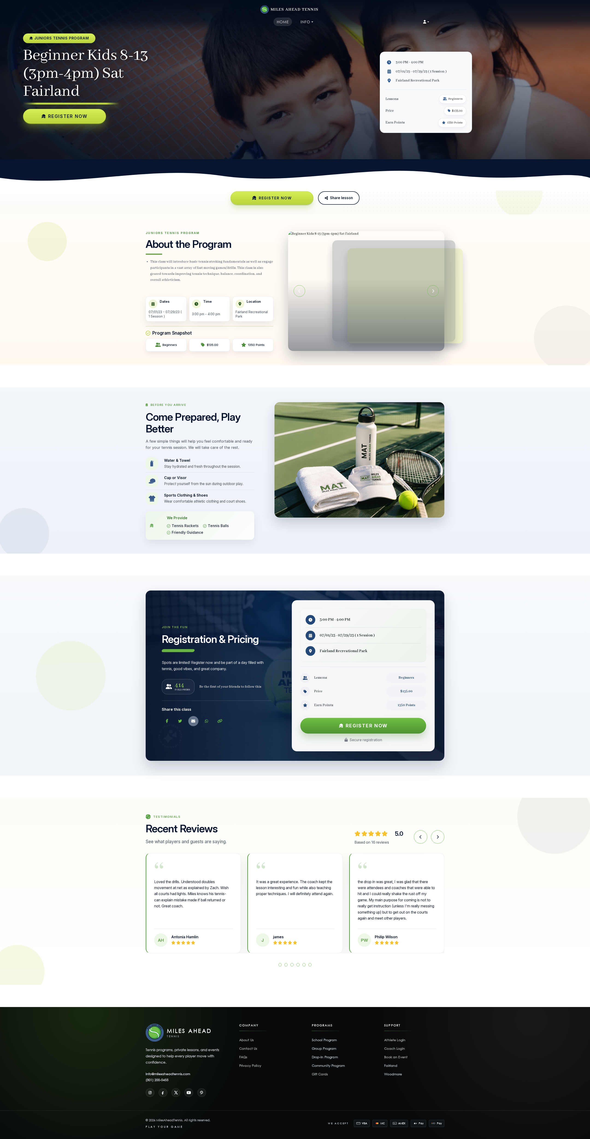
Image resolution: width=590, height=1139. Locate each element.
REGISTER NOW (68, 116)
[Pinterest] (201, 1086)
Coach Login (394, 1042)
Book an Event (395, 1051)
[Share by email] (193, 721)
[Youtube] (188, 1086)
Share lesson (341, 198)
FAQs (243, 1051)
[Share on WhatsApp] (206, 721)
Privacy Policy (250, 1059)
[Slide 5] (376, 344)
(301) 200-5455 (157, 1073)
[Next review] (437, 837)
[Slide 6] (310, 958)
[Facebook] (163, 1086)
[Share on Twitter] (180, 721)
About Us (246, 1034)
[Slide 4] (371, 344)
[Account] (426, 22)
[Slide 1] (356, 344)
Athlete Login (394, 1034)
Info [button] (305, 21)
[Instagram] (150, 1086)
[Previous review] (420, 837)
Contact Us (248, 1042)
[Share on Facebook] (167, 721)
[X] (175, 1086)
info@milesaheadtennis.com (168, 1068)
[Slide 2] (361, 344)
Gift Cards (320, 1068)
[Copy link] (220, 721)
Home (283, 21)
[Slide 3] (366, 344)
